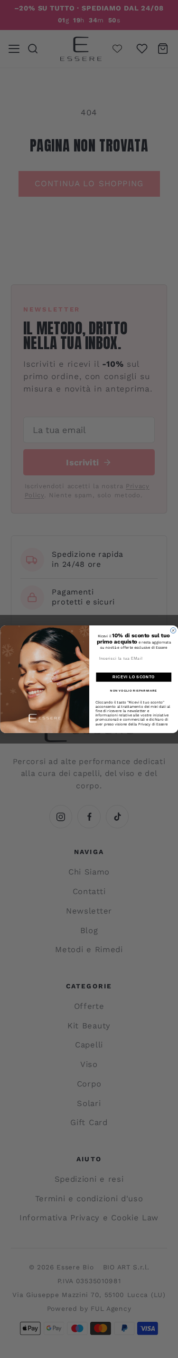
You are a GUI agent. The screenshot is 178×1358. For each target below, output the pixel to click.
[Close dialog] (173, 630)
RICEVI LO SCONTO (133, 677)
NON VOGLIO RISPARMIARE (133, 691)
